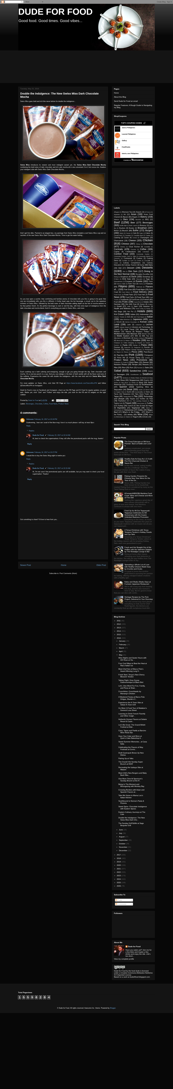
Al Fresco (147, 212)
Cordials (124, 260)
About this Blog (120, 97)
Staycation (118, 390)
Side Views (120, 380)
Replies (31, 431)
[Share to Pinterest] (67, 400)
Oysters (116, 345)
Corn (131, 260)
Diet (124, 271)
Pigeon (119, 352)
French (146, 299)
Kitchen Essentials (131, 322)
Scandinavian (134, 374)
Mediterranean (120, 334)
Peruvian (117, 350)
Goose (142, 304)
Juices (151, 319)
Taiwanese (126, 394)
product (147, 357)
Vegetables (121, 408)
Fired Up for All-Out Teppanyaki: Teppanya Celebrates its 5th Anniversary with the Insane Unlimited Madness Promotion (137, 514)
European (128, 281)
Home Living (139, 308)
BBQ (147, 219)
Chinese (125, 244)
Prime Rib (121, 358)
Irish (128, 317)
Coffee (45, 404)
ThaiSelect (122, 401)
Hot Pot (130, 312)
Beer (133, 222)
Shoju (151, 378)
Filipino (122, 286)
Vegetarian (136, 408)
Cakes (148, 233)
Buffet (135, 230)
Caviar (126, 238)
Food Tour (141, 297)
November (123, 847)
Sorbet (133, 382)
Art (125, 214)
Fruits (125, 302)
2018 (119, 858)
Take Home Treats (142, 394)
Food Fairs (128, 294)
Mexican (133, 334)
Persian (147, 347)
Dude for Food (33, 400)
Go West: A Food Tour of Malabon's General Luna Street (132, 709)
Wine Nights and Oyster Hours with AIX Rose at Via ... (132, 659)
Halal (128, 306)
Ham (136, 306)
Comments (121, 904)
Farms (141, 284)
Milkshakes (117, 338)
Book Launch (133, 225)
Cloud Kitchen (134, 247)
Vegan (150, 406)
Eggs (148, 279)
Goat (135, 304)
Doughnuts (124, 277)
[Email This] (57, 400)
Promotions (142, 360)
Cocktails (118, 249)
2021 (119, 869)
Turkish (130, 406)
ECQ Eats (126, 279)
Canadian (128, 235)
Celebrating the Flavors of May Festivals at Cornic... (130, 748)
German (117, 304)
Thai (151, 399)
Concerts (117, 258)
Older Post (101, 565)
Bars (125, 219)
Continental (128, 258)
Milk (136, 336)
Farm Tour (132, 284)
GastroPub (137, 302)
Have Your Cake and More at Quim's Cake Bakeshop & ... (130, 737)
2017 (119, 855)
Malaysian (144, 329)
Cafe (134, 233)
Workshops (119, 417)
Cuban (116, 263)
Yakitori (128, 417)
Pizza (134, 352)
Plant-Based (148, 352)
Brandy (131, 228)
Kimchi (119, 322)
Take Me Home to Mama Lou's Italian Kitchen (130, 796)
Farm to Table (121, 284)
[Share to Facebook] (64, 400)
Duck (133, 276)
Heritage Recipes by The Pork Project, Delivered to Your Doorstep (138, 598)
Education (139, 279)
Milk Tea (145, 336)
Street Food (149, 389)
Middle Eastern (123, 336)
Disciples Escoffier (142, 274)
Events (139, 281)
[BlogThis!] (60, 400)
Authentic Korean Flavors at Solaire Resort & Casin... (132, 720)
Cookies (139, 258)
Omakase (117, 343)
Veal (143, 406)
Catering (117, 238)
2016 (119, 638)
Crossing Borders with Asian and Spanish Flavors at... (131, 791)
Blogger (113, 1008)
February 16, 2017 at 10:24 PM (45, 419)
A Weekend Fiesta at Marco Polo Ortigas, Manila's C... (131, 698)
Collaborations (131, 252)
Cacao (128, 233)
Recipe (135, 364)
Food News (53, 404)
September (123, 840)
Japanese (137, 319)
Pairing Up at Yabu (125, 758)
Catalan (148, 235)
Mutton (128, 340)
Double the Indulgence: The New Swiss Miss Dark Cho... (131, 819)
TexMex (142, 399)
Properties (117, 362)
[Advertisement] (79, 66)
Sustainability (139, 392)
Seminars (125, 378)
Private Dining (134, 358)
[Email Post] (53, 400)
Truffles (150, 403)
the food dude (134, 971)
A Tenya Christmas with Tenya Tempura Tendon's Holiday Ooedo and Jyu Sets (138, 532)
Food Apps (140, 289)
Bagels (134, 217)
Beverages (30, 404)
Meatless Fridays (142, 332)
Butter (121, 233)
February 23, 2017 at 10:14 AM (59, 435)
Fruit (116, 302)
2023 (119, 876)
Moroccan (120, 340)
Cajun (141, 233)
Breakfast (142, 228)
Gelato (146, 302)
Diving (116, 277)
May (121, 655)
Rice (124, 367)
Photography (149, 349)
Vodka (140, 410)
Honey (148, 308)
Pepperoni (137, 347)
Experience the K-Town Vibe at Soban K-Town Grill (130, 704)
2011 (119, 621)
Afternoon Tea (127, 212)
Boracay (143, 225)
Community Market (144, 256)
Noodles (136, 340)
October (122, 844)
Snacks (146, 380)
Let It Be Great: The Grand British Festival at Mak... (131, 726)
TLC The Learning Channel (138, 401)
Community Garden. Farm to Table (125, 256)
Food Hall (141, 295)
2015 (119, 634)
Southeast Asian (132, 384)
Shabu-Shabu (135, 378)
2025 (119, 883)
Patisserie (127, 347)
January (122, 641)
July (121, 833)
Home (63, 565)
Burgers (149, 230)
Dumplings (146, 277)
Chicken (148, 240)
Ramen (146, 362)
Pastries (117, 347)
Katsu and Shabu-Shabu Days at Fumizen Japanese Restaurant (137, 583)
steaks (141, 389)
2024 (119, 879)
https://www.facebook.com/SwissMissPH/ (81, 383)
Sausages (121, 374)
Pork (131, 354)
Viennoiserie (117, 410)
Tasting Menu (127, 396)
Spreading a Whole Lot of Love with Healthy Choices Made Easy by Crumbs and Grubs (137, 567)
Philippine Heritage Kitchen (133, 349)
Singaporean (134, 380)
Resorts (145, 364)
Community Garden (143, 254)
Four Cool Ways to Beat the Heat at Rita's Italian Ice (132, 664)
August (122, 837)
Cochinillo (147, 247)
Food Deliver (126, 292)
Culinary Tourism (130, 265)
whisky (130, 414)
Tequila (132, 399)
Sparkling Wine (142, 387)
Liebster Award (124, 327)
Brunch (125, 231)
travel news (140, 403)
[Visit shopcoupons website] (133, 161)
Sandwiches (135, 371)
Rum (131, 367)
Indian (132, 314)
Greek (119, 306)
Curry (142, 265)
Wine (140, 414)
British (116, 231)
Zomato (145, 417)
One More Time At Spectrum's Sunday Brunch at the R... (130, 780)
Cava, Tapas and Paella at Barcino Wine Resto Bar (132, 732)
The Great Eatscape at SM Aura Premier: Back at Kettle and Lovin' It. (138, 444)
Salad (117, 370)
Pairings (135, 345)
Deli (119, 268)
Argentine (117, 214)
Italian (150, 317)
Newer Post (25, 565)
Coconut (133, 249)
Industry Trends (119, 317)
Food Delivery (140, 292)
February (123, 644)
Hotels (141, 311)
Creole (139, 260)
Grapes (150, 304)
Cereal (135, 237)
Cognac (117, 252)
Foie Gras (128, 289)
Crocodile (147, 260)
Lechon (149, 324)
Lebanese (139, 324)
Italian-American (125, 319)
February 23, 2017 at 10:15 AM (59, 468)
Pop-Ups (120, 355)
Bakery (143, 217)
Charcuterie (118, 241)
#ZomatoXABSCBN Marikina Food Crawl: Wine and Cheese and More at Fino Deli (138, 495)
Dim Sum (132, 271)
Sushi (129, 392)
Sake (147, 367)
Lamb (116, 324)
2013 (119, 628)
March (121, 648)
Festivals (149, 284)
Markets (117, 332)
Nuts (148, 340)
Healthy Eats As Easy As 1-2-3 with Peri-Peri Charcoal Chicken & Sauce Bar (138, 461)
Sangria (150, 371)
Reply (28, 426)
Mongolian (149, 338)
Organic (139, 343)
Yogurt (135, 417)
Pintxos (126, 352)
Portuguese (148, 355)
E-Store (116, 279)
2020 (119, 865)
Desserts (147, 267)
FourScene (135, 299)
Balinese (116, 219)
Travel (128, 403)
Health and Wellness (122, 308)
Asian (133, 214)
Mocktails (127, 338)
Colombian (146, 251)
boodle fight (123, 225)
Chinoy (138, 244)
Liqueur (116, 329)
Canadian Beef (138, 235)
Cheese (132, 240)
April (121, 651)
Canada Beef (118, 235)
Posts (119, 900)
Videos (148, 408)
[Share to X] (62, 400)
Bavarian (138, 219)
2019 (119, 862)
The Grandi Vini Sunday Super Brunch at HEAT (130, 763)
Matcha (128, 332)
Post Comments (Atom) (68, 573)
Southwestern (147, 384)
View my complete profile (124, 959)
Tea (135, 396)
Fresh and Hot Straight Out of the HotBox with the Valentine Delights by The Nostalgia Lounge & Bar (138, 549)
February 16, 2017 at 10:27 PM (45, 452)
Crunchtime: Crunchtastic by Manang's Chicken (129, 692)
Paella (125, 345)
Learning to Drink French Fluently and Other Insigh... (131, 715)
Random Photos (120, 364)
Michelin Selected (147, 334)
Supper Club (120, 392)
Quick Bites (133, 362)
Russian (139, 367)
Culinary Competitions (131, 263)
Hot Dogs (118, 311)
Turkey (120, 406)
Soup (141, 382)
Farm (151, 281)
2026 (119, 886)
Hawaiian (146, 306)
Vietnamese (129, 410)
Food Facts (117, 294)
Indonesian (144, 314)
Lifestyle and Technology (141, 327)
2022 (119, 872)
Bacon (125, 217)
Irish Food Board (138, 317)
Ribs (116, 367)
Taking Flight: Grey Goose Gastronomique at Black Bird (130, 681)
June (121, 830)
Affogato (116, 212)
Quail (124, 362)
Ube (137, 406)
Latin (129, 325)
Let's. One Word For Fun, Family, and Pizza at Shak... (131, 687)
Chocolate (38, 404)
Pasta (144, 345)
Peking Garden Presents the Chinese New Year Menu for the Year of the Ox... (137, 478)
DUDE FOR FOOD (55, 12)
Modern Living (138, 338)
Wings (151, 414)
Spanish (123, 387)
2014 (119, 631)
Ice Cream (119, 314)
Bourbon (122, 228)
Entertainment (118, 281)
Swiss (148, 392)
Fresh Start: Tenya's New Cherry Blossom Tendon (131, 676)
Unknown (30, 419)
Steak (129, 389)
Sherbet (144, 378)
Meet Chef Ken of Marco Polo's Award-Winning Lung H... (130, 670)
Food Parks (130, 297)
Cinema (122, 247)
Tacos (116, 394)
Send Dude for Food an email (126, 101)
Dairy (151, 265)
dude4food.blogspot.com (140, 977)
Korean (143, 322)
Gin (126, 304)
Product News (63, 404)
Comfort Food (121, 254)
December (123, 850)
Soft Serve (124, 382)
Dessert (130, 268)
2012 (119, 624)
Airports (139, 212)
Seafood (147, 374)
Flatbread (139, 287)
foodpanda (125, 299)
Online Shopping (128, 343)
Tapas (116, 396)
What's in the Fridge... (131, 412)
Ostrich (148, 343)
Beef (117, 222)
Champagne (144, 238)
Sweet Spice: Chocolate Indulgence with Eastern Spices (132, 808)
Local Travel (129, 329)
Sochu (116, 382)
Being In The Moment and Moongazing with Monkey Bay (131, 785)
